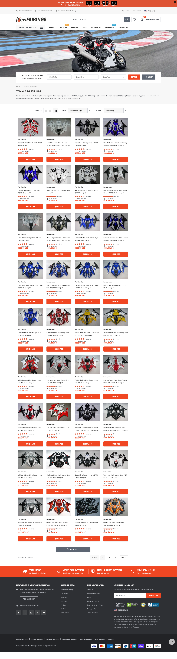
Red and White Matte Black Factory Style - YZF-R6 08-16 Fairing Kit (115, 381)
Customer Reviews (93, 593)
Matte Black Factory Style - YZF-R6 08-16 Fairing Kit (86, 144)
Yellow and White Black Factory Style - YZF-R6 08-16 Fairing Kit (115, 334)
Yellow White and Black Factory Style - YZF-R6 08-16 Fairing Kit (87, 334)
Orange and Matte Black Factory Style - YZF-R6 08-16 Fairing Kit (57, 524)
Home (51, 27)
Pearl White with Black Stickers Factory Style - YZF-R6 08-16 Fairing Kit (58, 144)
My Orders (64, 601)
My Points (109, 27)
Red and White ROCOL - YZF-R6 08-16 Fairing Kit (30, 144)
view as (38, 110)
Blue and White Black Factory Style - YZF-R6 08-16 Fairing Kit (87, 286)
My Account (126, 11)
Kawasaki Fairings (69, 639)
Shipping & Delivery (93, 601)
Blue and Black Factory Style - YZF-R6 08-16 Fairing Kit (29, 191)
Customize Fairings (67, 590)
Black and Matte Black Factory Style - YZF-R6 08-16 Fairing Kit (58, 476)
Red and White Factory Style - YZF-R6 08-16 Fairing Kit (58, 429)
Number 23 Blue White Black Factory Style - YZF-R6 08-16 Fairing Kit (115, 239)
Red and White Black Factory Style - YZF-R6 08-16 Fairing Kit (87, 381)
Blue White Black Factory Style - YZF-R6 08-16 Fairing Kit (30, 286)
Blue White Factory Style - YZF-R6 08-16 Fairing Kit (114, 286)
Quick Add (30, 159)
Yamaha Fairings (52, 639)
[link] (134, 19)
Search (134, 77)
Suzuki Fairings (37, 639)
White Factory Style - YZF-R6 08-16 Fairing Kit (58, 191)
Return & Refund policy (95, 605)
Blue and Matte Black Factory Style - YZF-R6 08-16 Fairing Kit (87, 239)
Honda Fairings (22, 639)
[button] (150, 11)
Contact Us (123, 27)
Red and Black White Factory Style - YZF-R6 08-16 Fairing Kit (30, 429)
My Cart (63, 605)
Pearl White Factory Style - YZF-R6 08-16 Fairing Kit (29, 239)
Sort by (99, 110)
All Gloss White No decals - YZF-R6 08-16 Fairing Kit (86, 191)
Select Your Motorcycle (32, 75)
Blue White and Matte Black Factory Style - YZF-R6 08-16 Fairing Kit (115, 144)
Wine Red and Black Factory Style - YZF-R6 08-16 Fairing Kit (58, 334)
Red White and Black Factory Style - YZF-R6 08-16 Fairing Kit (58, 381)
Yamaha (23, 139)
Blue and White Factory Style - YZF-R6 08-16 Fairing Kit (30, 334)
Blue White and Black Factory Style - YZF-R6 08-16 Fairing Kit (58, 286)
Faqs (84, 27)
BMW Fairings (100, 639)
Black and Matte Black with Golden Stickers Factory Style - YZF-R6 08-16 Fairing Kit (87, 429)
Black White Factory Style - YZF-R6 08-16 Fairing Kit (86, 476)
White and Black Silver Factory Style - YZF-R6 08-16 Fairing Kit (30, 476)
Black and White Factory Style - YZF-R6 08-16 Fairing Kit (30, 524)
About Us (90, 590)
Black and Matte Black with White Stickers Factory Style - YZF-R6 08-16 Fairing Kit (115, 429)
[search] (127, 19)
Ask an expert (29, 599)
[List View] (45, 110)
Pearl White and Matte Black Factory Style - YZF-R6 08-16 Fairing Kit (115, 191)
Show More (74, 549)
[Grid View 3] (50, 110)
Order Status (136, 11)
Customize (62, 27)
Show (64, 110)
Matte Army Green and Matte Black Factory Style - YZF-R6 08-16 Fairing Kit (58, 239)
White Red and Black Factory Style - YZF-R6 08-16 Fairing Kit (30, 381)
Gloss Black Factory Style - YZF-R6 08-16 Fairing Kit (86, 524)
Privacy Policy (91, 609)
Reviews (74, 27)
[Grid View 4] (55, 110)
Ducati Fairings (86, 639)
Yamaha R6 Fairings (30, 86)
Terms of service (92, 613)
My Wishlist (96, 27)
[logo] (31, 19)
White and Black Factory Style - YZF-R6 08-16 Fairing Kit (115, 476)
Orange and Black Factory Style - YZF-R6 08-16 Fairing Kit (114, 524)
